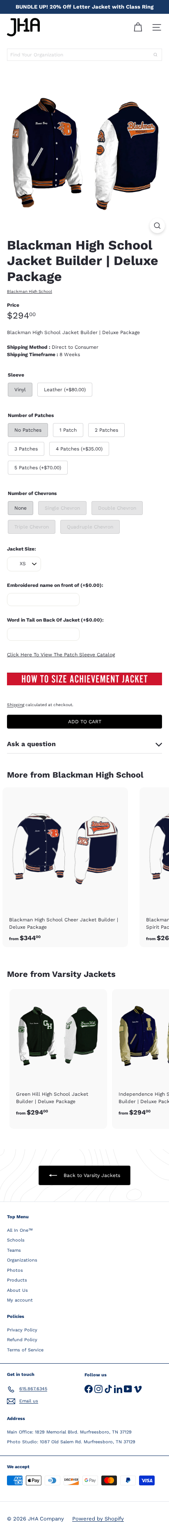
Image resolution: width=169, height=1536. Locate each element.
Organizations (22, 1260)
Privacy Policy (22, 1330)
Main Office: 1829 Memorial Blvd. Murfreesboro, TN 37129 (69, 1432)
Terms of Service (25, 1350)
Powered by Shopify (98, 1519)
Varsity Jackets (84, 974)
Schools (16, 1240)
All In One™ (20, 1230)
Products (17, 1280)
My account (20, 1300)
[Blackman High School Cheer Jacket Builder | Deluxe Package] (65, 867)
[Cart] (137, 27)
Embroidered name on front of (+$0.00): (55, 585)
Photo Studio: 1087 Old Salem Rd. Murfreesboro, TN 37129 (71, 1442)
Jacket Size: (21, 549)
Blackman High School (98, 775)
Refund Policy (22, 1339)
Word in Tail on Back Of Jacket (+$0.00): (55, 620)
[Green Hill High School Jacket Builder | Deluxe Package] (58, 1055)
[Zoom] (157, 225)
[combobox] (84, 55)
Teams (14, 1250)
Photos (15, 1270)
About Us (17, 1290)
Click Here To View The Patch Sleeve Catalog (61, 655)
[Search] (155, 55)
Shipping (15, 704)
